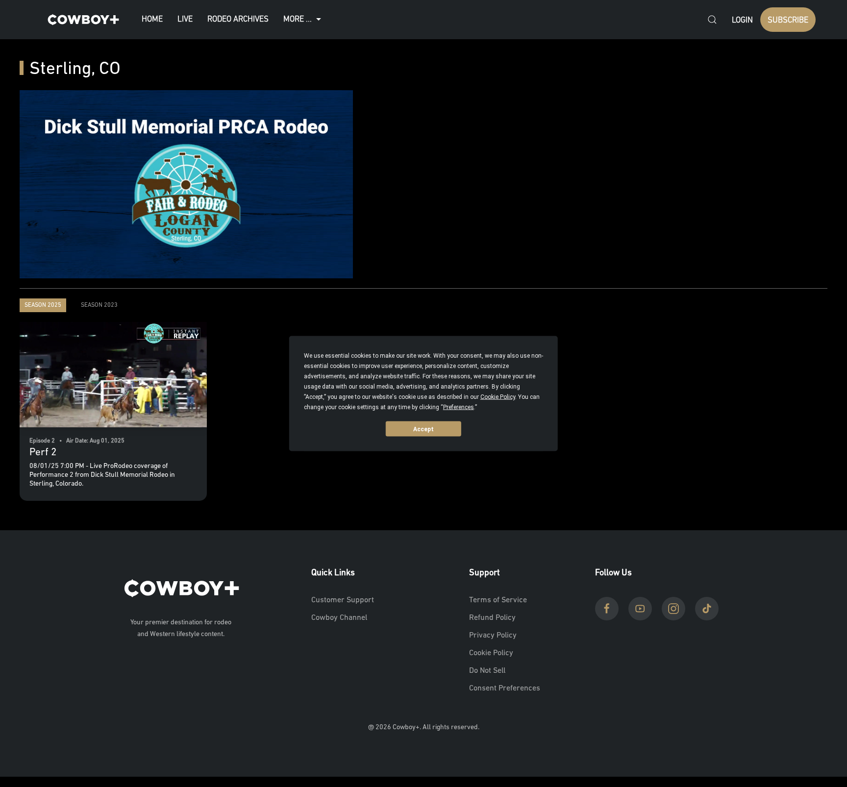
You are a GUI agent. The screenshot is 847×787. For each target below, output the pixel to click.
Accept (423, 428)
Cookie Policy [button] (497, 397)
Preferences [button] (458, 407)
